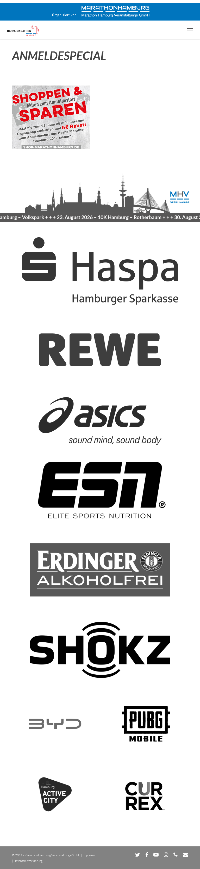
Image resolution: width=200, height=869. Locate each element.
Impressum (90, 855)
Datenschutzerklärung (28, 861)
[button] (190, 28)
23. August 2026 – (97, 217)
